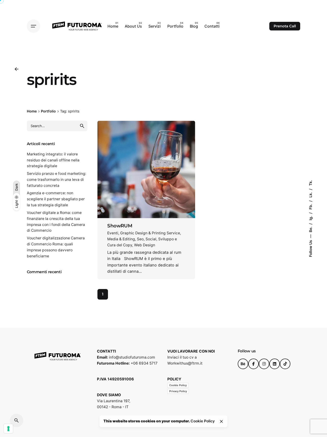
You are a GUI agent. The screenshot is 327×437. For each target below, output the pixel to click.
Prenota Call (285, 26)
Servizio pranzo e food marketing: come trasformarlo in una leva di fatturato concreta (56, 179)
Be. (310, 229)
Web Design (144, 245)
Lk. (310, 194)
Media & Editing (121, 239)
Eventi (112, 233)
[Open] (114, 135)
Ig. (310, 217)
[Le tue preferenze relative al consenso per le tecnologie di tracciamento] (8, 428)
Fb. (310, 206)
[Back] (16, 69)
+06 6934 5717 (144, 363)
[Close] (221, 421)
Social (151, 239)
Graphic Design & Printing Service (150, 233)
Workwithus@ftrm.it (185, 363)
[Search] (16, 420)
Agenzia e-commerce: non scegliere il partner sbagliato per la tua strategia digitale (56, 199)
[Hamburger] (33, 26)
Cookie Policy (178, 385)
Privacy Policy (178, 391)
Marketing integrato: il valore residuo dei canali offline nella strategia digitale (53, 160)
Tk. (310, 183)
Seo (140, 239)
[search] (82, 126)
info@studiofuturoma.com (132, 357)
